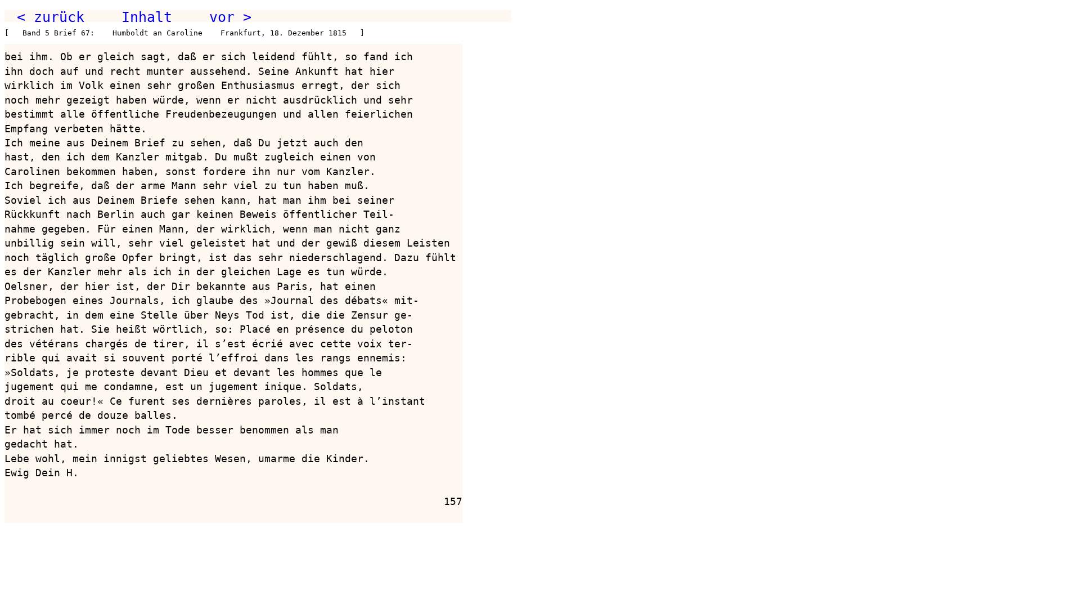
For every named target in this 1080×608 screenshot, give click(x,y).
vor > (230, 16)
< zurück (50, 16)
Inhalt (147, 16)
